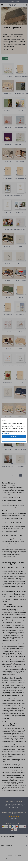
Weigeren (14, 440)
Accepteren (14, 436)
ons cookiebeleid (5, 433)
